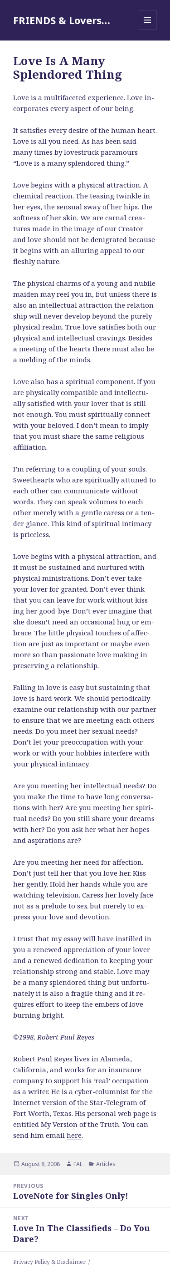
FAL (78, 1164)
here (74, 1135)
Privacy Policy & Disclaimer (49, 1262)
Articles (106, 1164)
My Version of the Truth (80, 1124)
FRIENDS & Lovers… (61, 20)
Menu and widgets (147, 29)
